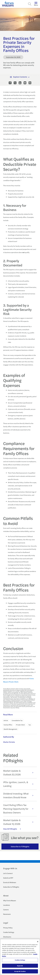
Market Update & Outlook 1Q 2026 (12, 822)
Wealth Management (10, 729)
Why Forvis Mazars (9, 900)
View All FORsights (10, 829)
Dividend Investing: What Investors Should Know (16, 795)
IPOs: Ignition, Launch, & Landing (15, 783)
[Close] (38, 941)
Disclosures (7, 937)
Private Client (20, 725)
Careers (6, 909)
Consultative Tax (17, 720)
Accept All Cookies (20, 971)
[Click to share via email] (25, 82)
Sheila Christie (9, 742)
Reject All (20, 966)
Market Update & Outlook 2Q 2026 (12, 772)
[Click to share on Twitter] (15, 82)
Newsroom (7, 914)
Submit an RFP (8, 878)
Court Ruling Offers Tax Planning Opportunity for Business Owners (15, 808)
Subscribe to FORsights (20, 846)
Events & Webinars (9, 882)
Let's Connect (8, 873)
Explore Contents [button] (20, 77)
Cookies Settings (20, 960)
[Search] (29, 4)
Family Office (8, 725)
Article (6, 720)
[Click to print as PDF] (30, 82)
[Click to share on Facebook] (10, 82)
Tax (29, 725)
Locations (6, 905)
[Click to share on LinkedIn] (20, 82)
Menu (36, 5)
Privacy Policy (8, 928)
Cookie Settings (8, 932)
